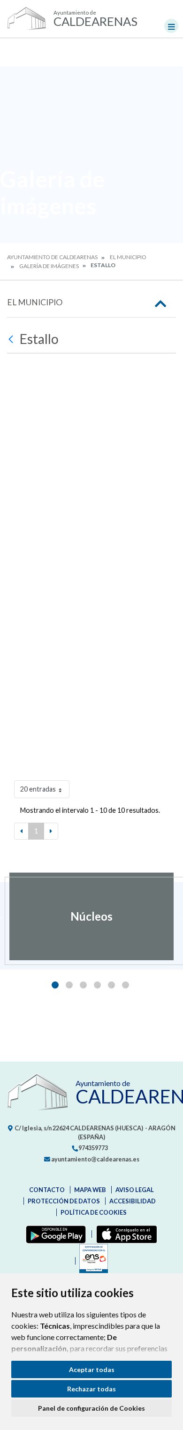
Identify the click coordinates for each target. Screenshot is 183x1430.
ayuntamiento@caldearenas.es (94, 1159)
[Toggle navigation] (171, 26)
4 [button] (97, 985)
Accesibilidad (132, 1201)
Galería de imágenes (49, 266)
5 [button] (111, 985)
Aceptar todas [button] (91, 1369)
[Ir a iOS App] (125, 1234)
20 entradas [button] (38, 789)
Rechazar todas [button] (91, 1389)
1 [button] (55, 985)
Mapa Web (90, 1189)
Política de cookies (94, 1212)
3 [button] (83, 985)
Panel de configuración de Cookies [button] (91, 1408)
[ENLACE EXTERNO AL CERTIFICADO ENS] (91, 1261)
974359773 (92, 1148)
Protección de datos (64, 1201)
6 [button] (125, 985)
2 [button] (69, 985)
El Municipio (128, 257)
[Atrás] (12, 339)
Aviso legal (134, 1189)
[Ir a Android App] (54, 1234)
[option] (91, 916)
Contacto (47, 1189)
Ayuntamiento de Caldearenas (52, 257)
